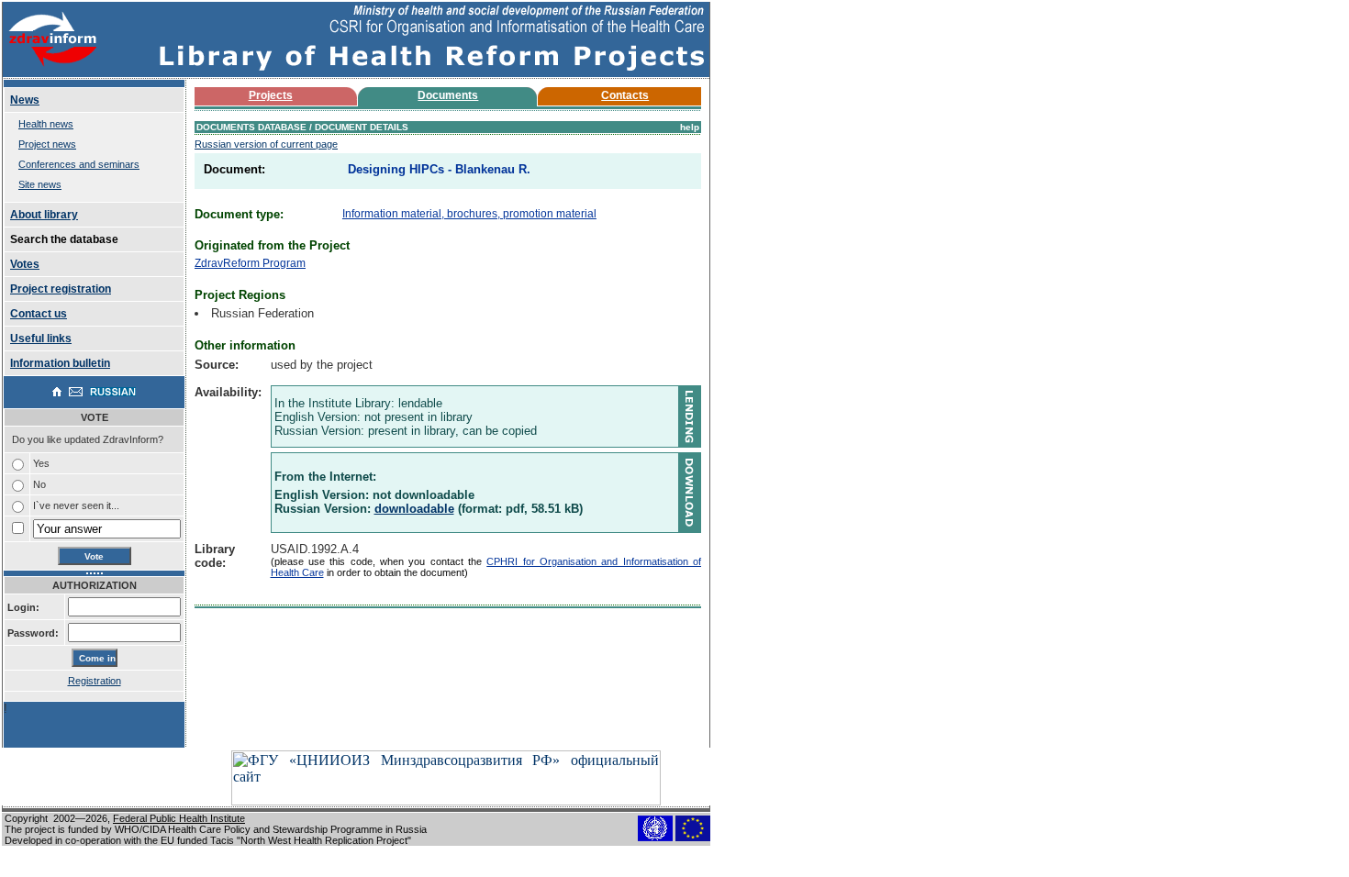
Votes (24, 264)
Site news (39, 184)
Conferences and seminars (78, 164)
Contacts (625, 95)
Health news (45, 123)
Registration (94, 680)
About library (44, 214)
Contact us (38, 313)
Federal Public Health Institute (179, 818)
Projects (271, 95)
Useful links (41, 338)
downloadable (414, 509)
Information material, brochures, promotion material (469, 213)
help (689, 127)
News (24, 100)
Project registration (60, 289)
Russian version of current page (266, 144)
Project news (47, 144)
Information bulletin (60, 363)
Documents (448, 95)
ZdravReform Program (250, 263)
